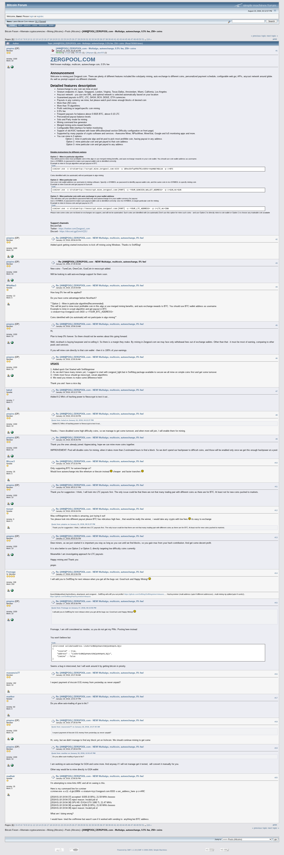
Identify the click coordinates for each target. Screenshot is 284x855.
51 (143, 39)
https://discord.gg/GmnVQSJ (73, 231)
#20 (276, 778)
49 (137, 39)
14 (39, 39)
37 (104, 39)
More (51, 25)
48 (134, 39)
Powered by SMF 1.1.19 (126, 850)
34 (95, 39)
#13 (276, 537)
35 (98, 39)
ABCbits (78, 53)
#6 (277, 358)
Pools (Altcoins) (72, 31)
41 (115, 39)
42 (118, 39)
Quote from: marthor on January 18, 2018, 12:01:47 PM (73, 753)
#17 (276, 698)
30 (84, 39)
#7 (277, 391)
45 (126, 39)
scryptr (68, 53)
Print (275, 39)
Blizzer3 (10, 461)
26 (73, 39)
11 (31, 39)
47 (132, 39)
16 (45, 39)
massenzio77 (13, 673)
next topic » (272, 36)
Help (20, 25)
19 (53, 39)
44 (123, 39)
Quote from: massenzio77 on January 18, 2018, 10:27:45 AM (75, 727)
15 (42, 39)
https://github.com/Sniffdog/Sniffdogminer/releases (144, 594)
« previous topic (258, 36)
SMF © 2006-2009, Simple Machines (152, 850)
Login (34, 25)
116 (148, 39)
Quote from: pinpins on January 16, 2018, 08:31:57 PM (73, 524)
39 (109, 39)
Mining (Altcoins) (55, 31)
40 (112, 39)
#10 (276, 463)
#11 (276, 487)
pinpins (10, 48)
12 (34, 39)
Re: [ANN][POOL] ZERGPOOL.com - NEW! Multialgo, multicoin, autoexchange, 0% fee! (100, 238)
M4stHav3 (11, 285)
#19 (276, 748)
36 (101, 39)
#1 (277, 51)
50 (140, 39)
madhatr (10, 776)
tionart (9, 509)
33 (93, 39)
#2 (277, 239)
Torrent (42, 21)
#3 (277, 263)
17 (48, 39)
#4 (277, 287)
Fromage (10, 572)
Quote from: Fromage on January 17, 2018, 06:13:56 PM (73, 608)
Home (12, 25)
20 (56, 39)
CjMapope (89, 53)
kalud (9, 390)
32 (90, 39)
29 (81, 39)
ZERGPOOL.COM (72, 59)
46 (129, 39)
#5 (277, 325)
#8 (277, 415)
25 (70, 39)
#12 (276, 510)
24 (67, 39)
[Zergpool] (11, 67)
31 (87, 39)
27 (76, 39)
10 (28, 39)
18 (51, 39)
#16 (276, 674)
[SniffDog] (11, 590)
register (40, 16)
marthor (10, 696)
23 (65, 39)
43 (120, 39)
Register (43, 25)
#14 (276, 573)
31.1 (37, 21)
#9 (277, 439)
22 (62, 39)
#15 (276, 603)
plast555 (100, 53)
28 (79, 39)
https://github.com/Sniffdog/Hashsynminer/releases (70, 596)
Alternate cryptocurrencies (32, 31)
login (31, 16)
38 (107, 39)
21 (59, 39)
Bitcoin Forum (11, 31)
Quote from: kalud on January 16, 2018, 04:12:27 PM (72, 420)
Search (27, 25)
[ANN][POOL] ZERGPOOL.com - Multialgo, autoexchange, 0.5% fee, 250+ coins (122, 31)
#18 (276, 722)
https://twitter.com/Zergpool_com (74, 228)
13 (37, 39)
